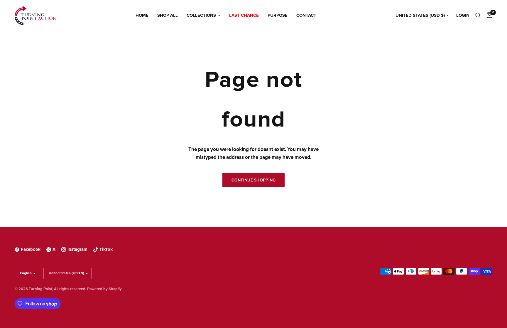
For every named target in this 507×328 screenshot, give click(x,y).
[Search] (478, 15)
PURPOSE (278, 15)
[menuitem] (142, 15)
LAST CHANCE (244, 15)
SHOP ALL (167, 15)
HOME (142, 15)
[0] (488, 15)
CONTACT (306, 15)
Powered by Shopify (104, 289)
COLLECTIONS (201, 15)
